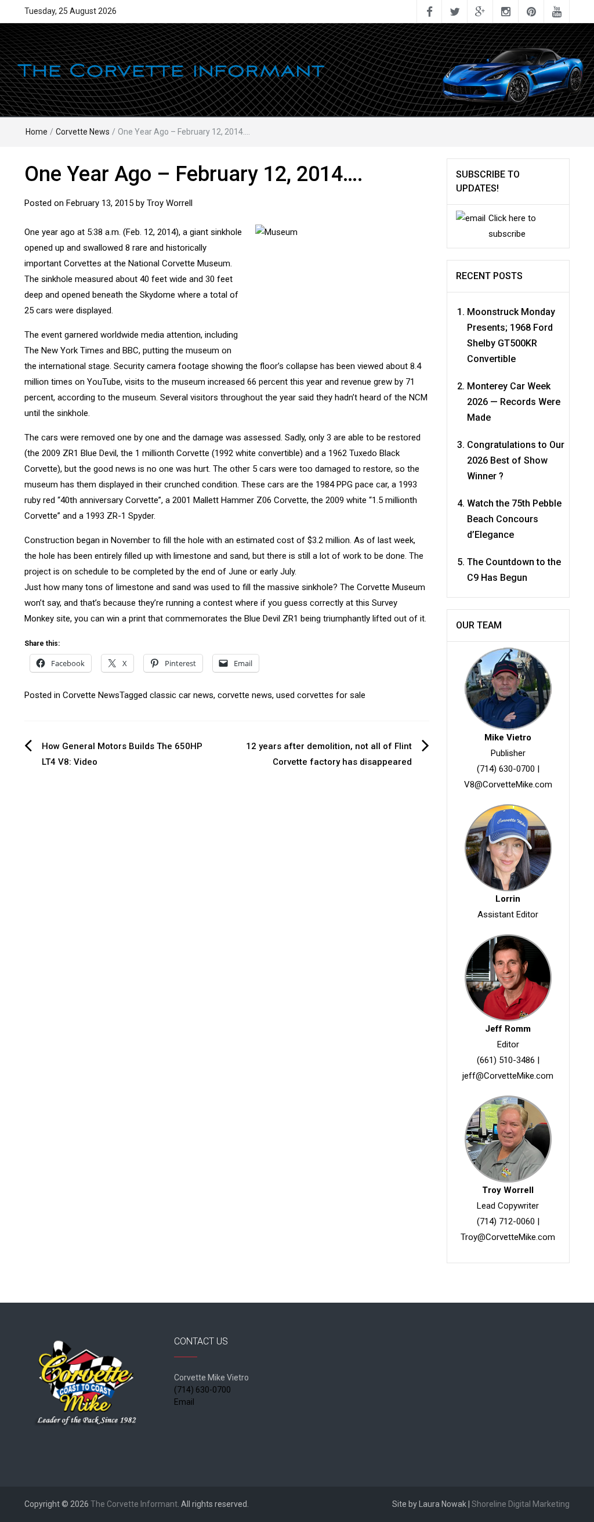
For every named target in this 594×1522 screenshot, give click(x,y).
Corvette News (83, 131)
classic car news (181, 695)
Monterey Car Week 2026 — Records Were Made (513, 402)
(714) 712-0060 (506, 1221)
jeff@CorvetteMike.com (507, 1076)
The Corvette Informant (134, 1504)
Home (37, 131)
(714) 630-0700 (506, 769)
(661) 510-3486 (506, 1060)
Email (184, 1402)
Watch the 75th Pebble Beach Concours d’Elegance (514, 519)
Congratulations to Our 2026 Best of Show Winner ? (515, 460)
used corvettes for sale (320, 695)
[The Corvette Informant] (297, 69)
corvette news (245, 695)
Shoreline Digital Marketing (521, 1504)
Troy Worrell (170, 203)
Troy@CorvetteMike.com (508, 1237)
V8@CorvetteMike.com (508, 784)
